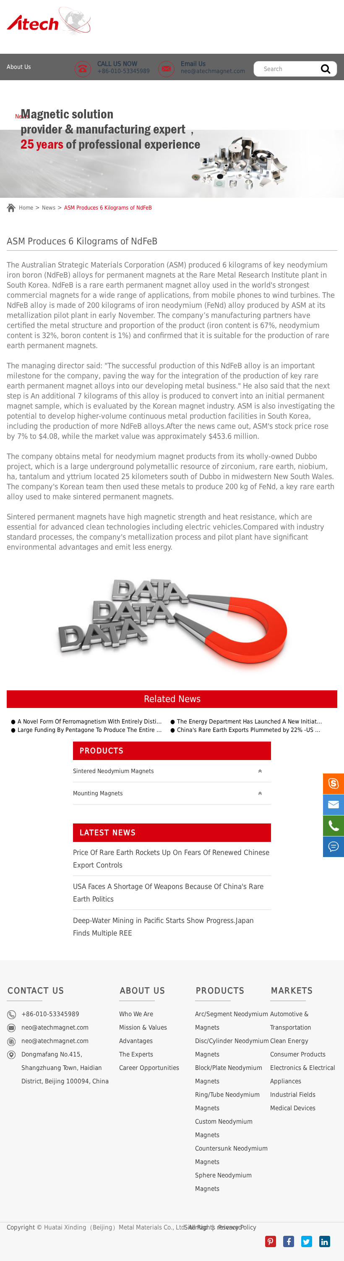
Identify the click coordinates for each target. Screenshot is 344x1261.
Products (102, 750)
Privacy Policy (237, 1227)
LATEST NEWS (108, 832)
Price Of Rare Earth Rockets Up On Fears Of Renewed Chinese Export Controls (171, 858)
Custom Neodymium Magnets (224, 1128)
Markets (292, 991)
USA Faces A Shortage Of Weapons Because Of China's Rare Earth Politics (168, 892)
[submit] (326, 68)
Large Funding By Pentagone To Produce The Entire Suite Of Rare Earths (90, 730)
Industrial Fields (292, 1094)
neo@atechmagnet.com (213, 67)
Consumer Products (298, 1054)
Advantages (136, 1041)
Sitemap (196, 1227)
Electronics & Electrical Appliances (302, 1074)
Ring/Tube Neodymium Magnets (227, 1101)
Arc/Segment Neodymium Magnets (231, 1020)
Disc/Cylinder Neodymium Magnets (232, 1047)
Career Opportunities (149, 1068)
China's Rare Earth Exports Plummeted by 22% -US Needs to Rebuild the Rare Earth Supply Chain (249, 730)
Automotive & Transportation (290, 1020)
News (48, 207)
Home (26, 207)
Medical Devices (292, 1108)
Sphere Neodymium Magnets (223, 1182)
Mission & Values (143, 1027)
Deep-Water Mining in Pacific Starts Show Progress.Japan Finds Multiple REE (163, 926)
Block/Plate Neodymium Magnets (228, 1074)
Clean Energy (289, 1041)
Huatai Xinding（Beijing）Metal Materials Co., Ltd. (115, 1227)
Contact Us (36, 991)
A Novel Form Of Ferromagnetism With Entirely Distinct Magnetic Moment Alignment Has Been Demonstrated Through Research (90, 721)
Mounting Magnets (98, 793)
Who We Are (136, 1014)
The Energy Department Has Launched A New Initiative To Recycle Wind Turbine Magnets (249, 721)
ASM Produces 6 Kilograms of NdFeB (108, 207)
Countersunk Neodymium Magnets (231, 1155)
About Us (19, 66)
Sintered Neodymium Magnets (113, 771)
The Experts (136, 1054)
